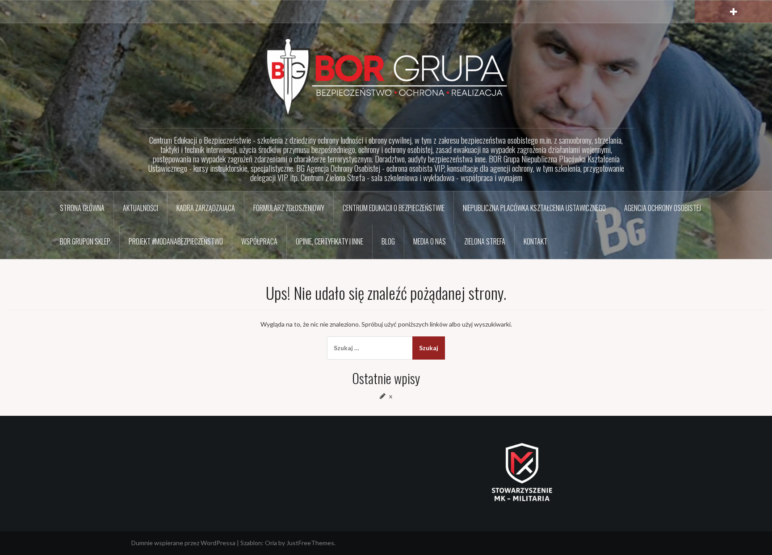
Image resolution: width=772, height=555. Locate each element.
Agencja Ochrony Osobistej (662, 208)
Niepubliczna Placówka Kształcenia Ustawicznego (534, 208)
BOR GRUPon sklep (85, 241)
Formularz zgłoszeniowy (288, 208)
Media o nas (429, 241)
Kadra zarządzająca (205, 208)
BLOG (388, 241)
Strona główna (82, 208)
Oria (271, 543)
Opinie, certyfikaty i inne (329, 241)
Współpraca (259, 241)
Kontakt (535, 241)
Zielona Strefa (484, 241)
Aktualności (140, 208)
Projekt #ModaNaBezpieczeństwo (176, 241)
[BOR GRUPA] (386, 76)
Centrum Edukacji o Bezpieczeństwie (394, 208)
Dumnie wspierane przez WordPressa (183, 543)
